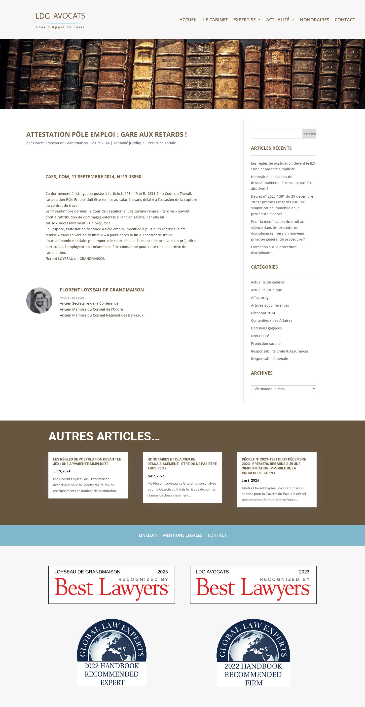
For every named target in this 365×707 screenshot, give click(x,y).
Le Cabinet (215, 20)
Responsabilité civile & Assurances (280, 351)
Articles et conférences (270, 305)
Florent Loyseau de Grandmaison (60, 143)
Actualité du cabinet (268, 282)
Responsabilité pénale (269, 358)
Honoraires (314, 20)
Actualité (278, 20)
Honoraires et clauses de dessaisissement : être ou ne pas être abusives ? (282, 182)
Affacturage (260, 297)
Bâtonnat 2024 (263, 313)
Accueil (189, 20)
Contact (345, 20)
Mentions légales (182, 535)
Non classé (260, 335)
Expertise (244, 20)
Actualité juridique (129, 143)
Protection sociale (161, 143)
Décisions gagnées (266, 328)
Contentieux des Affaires (271, 320)
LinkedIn (148, 535)
